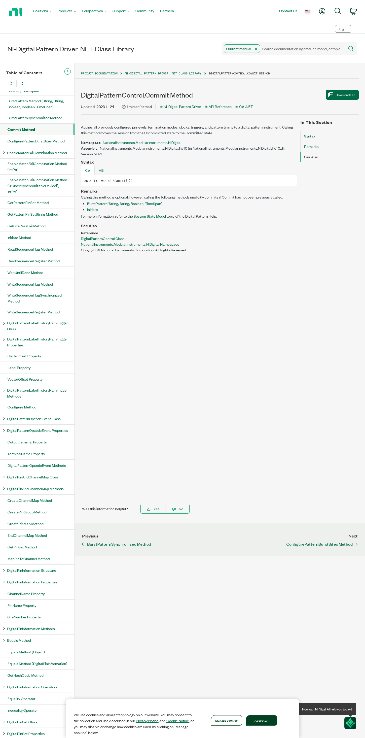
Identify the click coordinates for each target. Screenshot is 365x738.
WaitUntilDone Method (25, 272)
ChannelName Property (26, 593)
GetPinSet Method (22, 546)
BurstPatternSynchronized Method (34, 117)
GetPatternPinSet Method (28, 202)
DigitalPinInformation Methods (31, 628)
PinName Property (21, 605)
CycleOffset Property (24, 355)
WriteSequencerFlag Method (30, 284)
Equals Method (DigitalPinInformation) (37, 663)
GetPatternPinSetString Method (32, 214)
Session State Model (150, 216)
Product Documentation (99, 73)
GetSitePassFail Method (26, 225)
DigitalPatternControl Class (102, 238)
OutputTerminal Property (27, 441)
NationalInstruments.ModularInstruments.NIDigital (142, 142)
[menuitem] (42, 12)
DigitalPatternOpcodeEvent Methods (36, 465)
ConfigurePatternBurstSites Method (36, 140)
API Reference (220, 106)
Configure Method (21, 406)
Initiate (92, 209)
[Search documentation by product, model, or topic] (350, 48)
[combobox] (283, 48)
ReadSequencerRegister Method (33, 260)
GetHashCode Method (25, 675)
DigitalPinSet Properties (26, 733)
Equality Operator (21, 698)
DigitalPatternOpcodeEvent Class (34, 418)
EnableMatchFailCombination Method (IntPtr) (37, 166)
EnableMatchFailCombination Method (37, 152)
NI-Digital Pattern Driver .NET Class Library (163, 73)
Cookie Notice (177, 720)
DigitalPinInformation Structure (31, 570)
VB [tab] (101, 170)
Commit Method (21, 129)
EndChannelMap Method (27, 535)
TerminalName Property (26, 453)
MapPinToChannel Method (28, 558)
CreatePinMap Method (25, 523)
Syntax (309, 135)
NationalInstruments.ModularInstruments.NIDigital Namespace (130, 244)
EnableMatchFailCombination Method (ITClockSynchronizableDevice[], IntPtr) (37, 185)
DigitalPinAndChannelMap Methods (35, 488)
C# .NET (246, 106)
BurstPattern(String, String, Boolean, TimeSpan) (124, 203)
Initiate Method (19, 237)
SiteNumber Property (24, 616)
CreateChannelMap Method (29, 500)
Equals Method (19, 640)
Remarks (311, 146)
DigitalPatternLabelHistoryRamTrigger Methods (37, 393)
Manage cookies (226, 720)
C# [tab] (87, 170)
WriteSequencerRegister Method (33, 311)
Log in (343, 29)
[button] (256, 49)
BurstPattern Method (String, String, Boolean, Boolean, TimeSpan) (35, 103)
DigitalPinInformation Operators (32, 686)
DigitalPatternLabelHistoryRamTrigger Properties (37, 341)
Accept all (261, 720)
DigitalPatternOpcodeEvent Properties (37, 430)
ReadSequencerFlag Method (30, 249)
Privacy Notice (147, 720)
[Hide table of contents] (67, 71)
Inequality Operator (22, 710)
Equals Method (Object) (26, 651)
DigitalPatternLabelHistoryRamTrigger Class (37, 325)
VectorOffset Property (24, 379)
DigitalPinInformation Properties (32, 581)
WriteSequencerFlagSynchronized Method (34, 297)
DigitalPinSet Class (22, 721)
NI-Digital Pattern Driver (182, 106)
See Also (311, 156)
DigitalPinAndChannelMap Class (33, 476)
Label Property (19, 367)
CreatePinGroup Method (26, 511)
